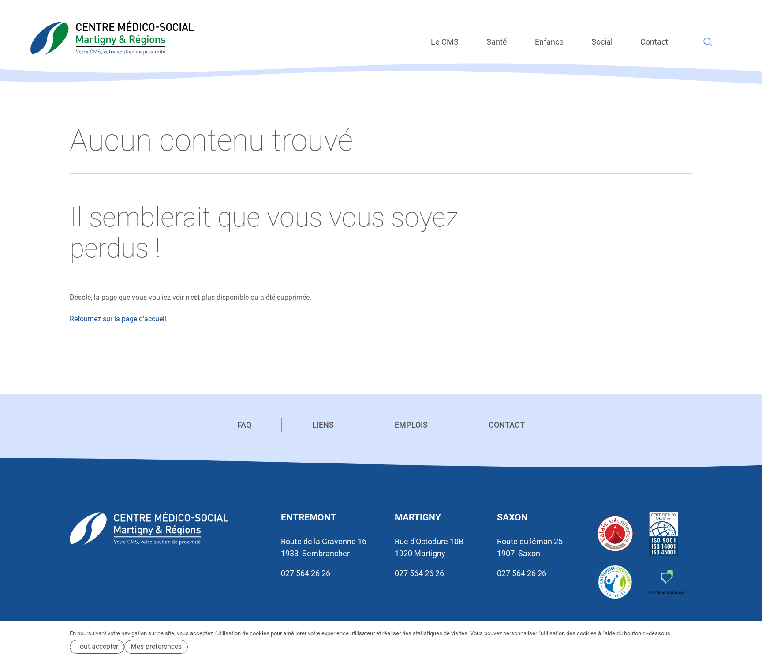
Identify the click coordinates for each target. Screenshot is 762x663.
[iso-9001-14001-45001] (670, 534)
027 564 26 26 (305, 573)
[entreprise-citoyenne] (619, 582)
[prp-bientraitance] (670, 582)
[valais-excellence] (619, 533)
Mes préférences (156, 646)
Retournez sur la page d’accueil (118, 319)
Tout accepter (97, 646)
